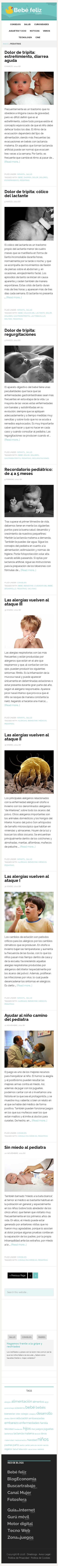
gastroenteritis (22, 316)
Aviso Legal (44, 1554)
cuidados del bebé (43, 586)
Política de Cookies (40, 1558)
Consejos (21, 583)
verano (40, 1449)
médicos (43, 721)
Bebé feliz (29, 10)
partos (22, 1445)
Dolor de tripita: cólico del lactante (26, 193)
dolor (35, 177)
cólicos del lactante (34, 313)
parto (16, 1445)
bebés (40, 1407)
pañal (27, 1445)
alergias (22, 721)
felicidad (8, 1429)
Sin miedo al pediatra (25, 1147)
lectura (37, 1434)
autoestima (20, 1408)
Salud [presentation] (12, 1337)
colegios (32, 1414)
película (33, 1445)
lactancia (8, 1433)
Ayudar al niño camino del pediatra (25, 1017)
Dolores (43, 177)
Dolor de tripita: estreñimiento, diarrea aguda (26, 56)
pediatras (24, 180)
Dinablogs (32, 1554)
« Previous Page (17, 1275)
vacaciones (32, 1449)
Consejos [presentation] (26, 1337)
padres (8, 1445)
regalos (8, 1449)
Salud (29, 174)
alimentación (21, 1401)
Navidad (32, 1439)
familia (44, 1423)
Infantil (21, 174)
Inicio (5, 44)
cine (18, 1414)
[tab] (10, 1337)
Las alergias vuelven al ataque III (26, 602)
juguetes (49, 1428)
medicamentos (21, 1440)
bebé (20, 177)
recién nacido (42, 1445)
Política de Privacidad (18, 1558)
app (47, 1402)
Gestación (18, 1429)
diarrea (27, 177)
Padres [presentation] (41, 1337)
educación (22, 1418)
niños (43, 1439)
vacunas (32, 589)
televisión (23, 1449)
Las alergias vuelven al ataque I (26, 878)
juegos (39, 1429)
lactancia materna (23, 1433)
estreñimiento (11, 180)
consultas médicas (27, 1136)
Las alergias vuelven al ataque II (26, 737)
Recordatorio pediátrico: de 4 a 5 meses (28, 471)
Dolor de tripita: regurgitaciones (20, 332)
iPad (33, 1429)
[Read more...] (12, 161)
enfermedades (29, 1423)
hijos (27, 1428)
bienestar (28, 586)
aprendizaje (9, 1408)
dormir (13, 1418)
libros (44, 1433)
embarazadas (37, 1418)
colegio (24, 1414)
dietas (7, 1418)
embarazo (11, 1423)
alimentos (38, 1401)
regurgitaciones (40, 458)
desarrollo (10, 589)
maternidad (9, 1440)
